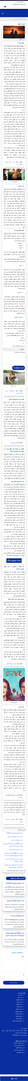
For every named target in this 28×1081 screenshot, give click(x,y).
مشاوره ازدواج (19, 1012)
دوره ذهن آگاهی (20, 1048)
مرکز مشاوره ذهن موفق (22, 19)
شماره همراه (22, 340)
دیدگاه (22, 957)
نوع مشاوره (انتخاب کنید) (19, 346)
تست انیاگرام (19, 1009)
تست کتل (20, 997)
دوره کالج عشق (20, 1052)
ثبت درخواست (19, 367)
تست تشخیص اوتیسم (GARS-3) (15, 833)
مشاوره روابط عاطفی (17, 1021)
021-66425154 (16, 1035)
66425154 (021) (20, 2)
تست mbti (19, 1007)
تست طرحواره (19, 1000)
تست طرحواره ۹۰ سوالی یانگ (16, 850)
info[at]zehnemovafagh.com (19, 4)
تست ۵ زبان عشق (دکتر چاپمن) (15, 837)
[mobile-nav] (2, 13)
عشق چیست (13, 443)
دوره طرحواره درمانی (19, 1045)
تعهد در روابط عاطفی (11, 664)
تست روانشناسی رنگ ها (17, 840)
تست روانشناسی (16, 19)
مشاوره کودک (19, 1019)
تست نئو (20, 995)
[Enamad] (15, 1065)
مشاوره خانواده (18, 1014)
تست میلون (19, 1002)
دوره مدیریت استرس (19, 1050)
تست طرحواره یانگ (14, 560)
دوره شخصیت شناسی (19, 1043)
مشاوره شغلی (19, 1016)
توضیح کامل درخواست (19, 352)
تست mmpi (19, 1004)
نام (23, 975)
